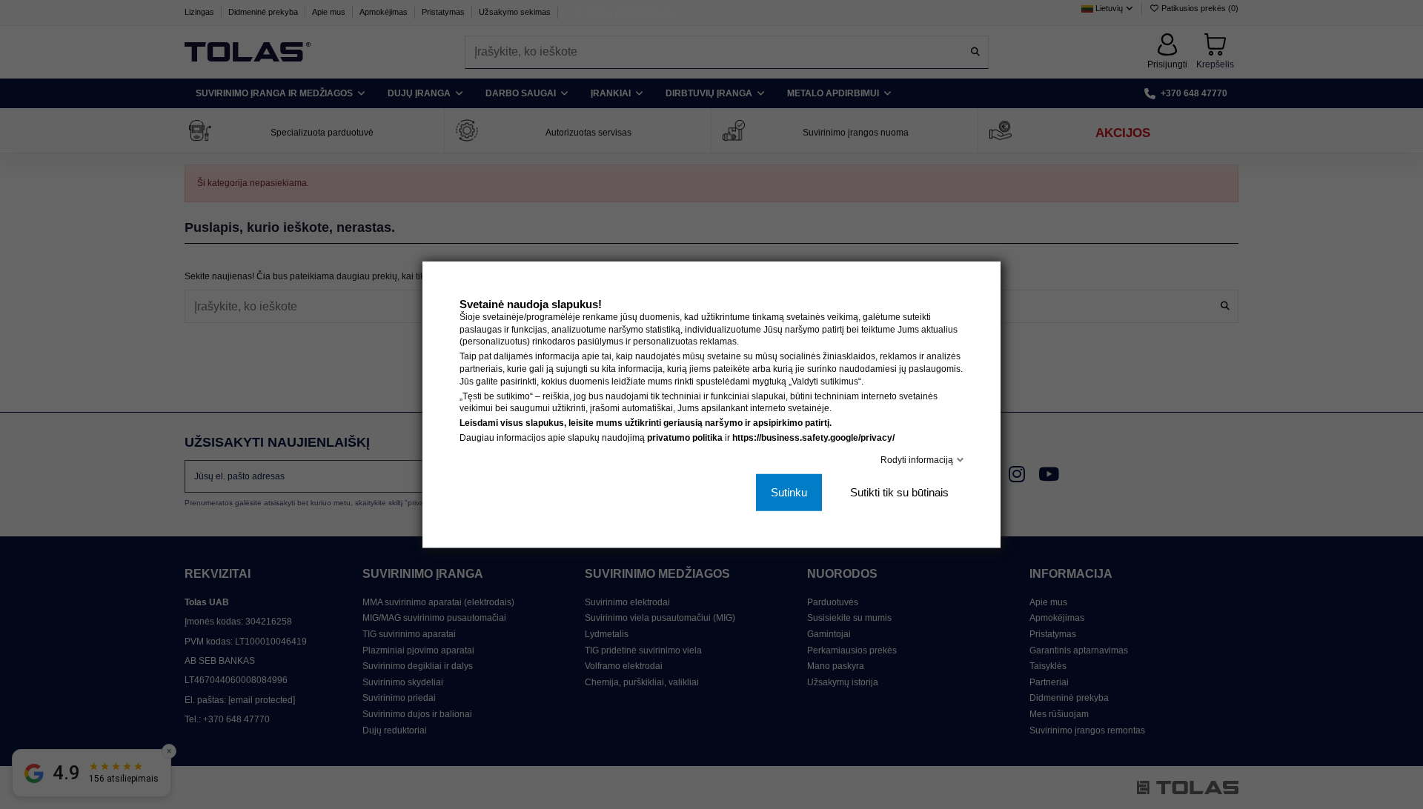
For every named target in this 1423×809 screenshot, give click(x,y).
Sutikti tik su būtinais (899, 492)
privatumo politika (685, 438)
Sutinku (789, 492)
